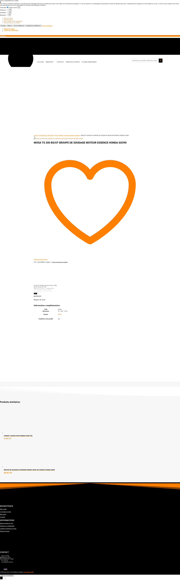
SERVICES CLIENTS (73, 62)
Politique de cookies (9, 28)
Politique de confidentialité (11, 30)
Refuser (10, 25)
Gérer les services (8, 19)
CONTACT (60, 62)
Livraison (2, 517)
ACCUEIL (40, 62)
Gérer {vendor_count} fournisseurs (13, 21)
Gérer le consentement (7, 575)
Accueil (36, 135)
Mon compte (3, 509)
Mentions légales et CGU (6, 523)
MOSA (60, 314)
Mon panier (3, 514)
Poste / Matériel (59, 135)
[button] (90, 2)
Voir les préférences (19, 25)
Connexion (3, 36)
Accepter (3, 25)
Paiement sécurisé (4, 531)
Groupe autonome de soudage (72, 135)
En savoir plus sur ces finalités (12, 22)
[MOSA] (48, 282)
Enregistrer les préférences (33, 25)
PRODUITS (49, 62)
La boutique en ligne (5, 511)
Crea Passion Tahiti (28, 572)
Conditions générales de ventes (8, 528)
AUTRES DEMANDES (89, 62)
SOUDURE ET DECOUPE (46, 135)
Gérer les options (8, 18)
